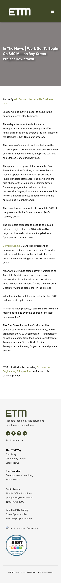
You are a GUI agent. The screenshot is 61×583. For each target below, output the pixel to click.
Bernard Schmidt (12, 245)
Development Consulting (19, 475)
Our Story (11, 454)
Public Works (13, 479)
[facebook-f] (13, 433)
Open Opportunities (17, 514)
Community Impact (16, 458)
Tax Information (14, 440)
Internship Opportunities (19, 518)
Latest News (12, 462)
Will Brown (20, 99)
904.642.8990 (16, 501)
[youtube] (25, 433)
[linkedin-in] (8, 433)
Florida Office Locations (19, 493)
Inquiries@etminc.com (20, 497)
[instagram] (19, 433)
